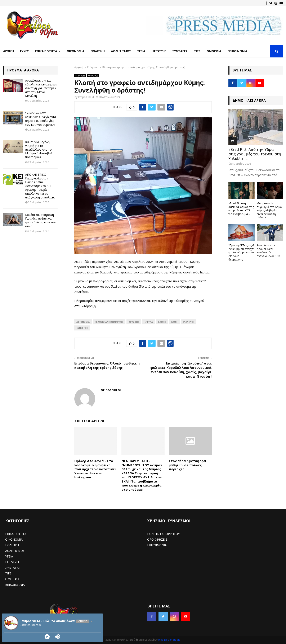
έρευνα (148, 321)
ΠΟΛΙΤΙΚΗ (12, 545)
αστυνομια (83, 321)
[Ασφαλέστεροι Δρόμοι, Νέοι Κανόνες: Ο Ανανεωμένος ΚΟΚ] (270, 232)
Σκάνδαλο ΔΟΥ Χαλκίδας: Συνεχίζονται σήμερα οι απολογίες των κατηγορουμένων (41, 119)
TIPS (8, 573)
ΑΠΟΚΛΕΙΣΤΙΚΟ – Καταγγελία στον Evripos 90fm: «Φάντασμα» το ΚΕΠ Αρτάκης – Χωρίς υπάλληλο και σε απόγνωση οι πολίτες (39, 186)
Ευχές (24, 51)
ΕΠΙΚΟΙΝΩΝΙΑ (15, 585)
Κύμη (174, 321)
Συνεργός (82, 327)
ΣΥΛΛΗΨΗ (188, 321)
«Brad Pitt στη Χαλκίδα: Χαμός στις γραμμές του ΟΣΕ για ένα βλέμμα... (241, 208)
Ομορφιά (214, 51)
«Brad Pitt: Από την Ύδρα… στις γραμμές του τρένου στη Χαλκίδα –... (254, 154)
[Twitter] (270, 3)
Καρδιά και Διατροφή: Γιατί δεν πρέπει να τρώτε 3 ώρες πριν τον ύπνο (40, 220)
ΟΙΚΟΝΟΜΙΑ (14, 539)
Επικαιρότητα (46, 51)
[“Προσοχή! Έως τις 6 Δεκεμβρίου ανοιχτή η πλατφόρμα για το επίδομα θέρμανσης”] (241, 232)
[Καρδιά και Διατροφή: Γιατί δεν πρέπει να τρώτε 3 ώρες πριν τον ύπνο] (13, 219)
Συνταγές (180, 51)
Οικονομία (75, 51)
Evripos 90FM (86, 97)
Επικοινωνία (237, 51)
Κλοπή (162, 321)
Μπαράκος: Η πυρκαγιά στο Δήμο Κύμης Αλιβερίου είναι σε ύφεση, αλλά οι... (269, 210)
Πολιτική (98, 51)
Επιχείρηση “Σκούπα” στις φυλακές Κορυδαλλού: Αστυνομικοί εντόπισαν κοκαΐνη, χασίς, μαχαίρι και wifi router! (181, 370)
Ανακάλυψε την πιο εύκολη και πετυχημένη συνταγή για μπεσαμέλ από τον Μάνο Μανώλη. (41, 88)
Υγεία (141, 51)
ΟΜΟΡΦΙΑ (12, 579)
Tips (197, 51)
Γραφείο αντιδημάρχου (109, 321)
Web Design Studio (169, 639)
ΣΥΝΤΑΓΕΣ (12, 568)
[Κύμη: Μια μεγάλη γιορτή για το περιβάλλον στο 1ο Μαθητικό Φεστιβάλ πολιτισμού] (13, 146)
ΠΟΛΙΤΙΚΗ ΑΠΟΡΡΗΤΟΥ (163, 534)
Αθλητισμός (121, 51)
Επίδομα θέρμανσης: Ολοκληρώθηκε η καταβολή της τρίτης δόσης (107, 365)
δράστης (134, 321)
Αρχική (8, 51)
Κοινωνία (93, 75)
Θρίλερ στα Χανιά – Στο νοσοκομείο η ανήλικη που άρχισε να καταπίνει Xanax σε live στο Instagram (95, 469)
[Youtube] (281, 3)
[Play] (47, 637)
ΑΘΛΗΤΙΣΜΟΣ (15, 551)
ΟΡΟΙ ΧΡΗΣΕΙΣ (157, 539)
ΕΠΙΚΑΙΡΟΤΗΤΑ (15, 534)
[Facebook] (266, 3)
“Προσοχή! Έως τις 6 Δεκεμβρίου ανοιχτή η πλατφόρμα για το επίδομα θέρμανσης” (241, 252)
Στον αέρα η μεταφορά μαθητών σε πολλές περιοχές (187, 465)
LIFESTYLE (12, 562)
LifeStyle (159, 51)
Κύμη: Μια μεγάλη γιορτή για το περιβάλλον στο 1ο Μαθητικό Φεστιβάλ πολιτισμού (38, 149)
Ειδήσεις (80, 75)
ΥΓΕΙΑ (9, 556)
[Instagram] (275, 3)
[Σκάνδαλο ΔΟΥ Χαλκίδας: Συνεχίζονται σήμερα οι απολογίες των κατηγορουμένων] (13, 117)
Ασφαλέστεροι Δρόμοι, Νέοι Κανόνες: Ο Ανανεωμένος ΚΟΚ (268, 250)
